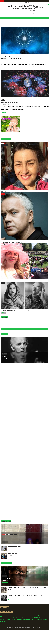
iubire (4, 619)
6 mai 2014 (5, 384)
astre (14, 616)
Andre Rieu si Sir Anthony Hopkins (10, 433)
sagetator (23, 619)
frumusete (20, 617)
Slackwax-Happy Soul (7, 459)
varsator (44, 619)
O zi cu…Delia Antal (5, 281)
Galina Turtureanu (25, 617)
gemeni (30, 617)
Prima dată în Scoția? (12, 553)
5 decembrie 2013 (6, 461)
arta (12, 616)
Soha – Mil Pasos (6, 382)
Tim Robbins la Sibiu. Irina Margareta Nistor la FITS (12, 242)
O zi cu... (2, 244)
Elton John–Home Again (7, 511)
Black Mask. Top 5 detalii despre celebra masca (14, 1)
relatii (21, 619)
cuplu (37, 616)
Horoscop (8, 56)
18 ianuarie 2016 (12, 597)
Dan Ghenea (42, 616)
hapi (33, 617)
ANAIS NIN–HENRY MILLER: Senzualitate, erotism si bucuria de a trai (17, 310)
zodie (5, 621)
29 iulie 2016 (19, 11)
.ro (1, 616)
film (17, 617)
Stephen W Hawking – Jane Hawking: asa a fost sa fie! (14, 578)
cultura (35, 616)
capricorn (32, 616)
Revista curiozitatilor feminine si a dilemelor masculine (26, 7)
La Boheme (4, 356)
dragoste (6, 617)
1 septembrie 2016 (22, 4)
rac (16, 619)
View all (3, 312)
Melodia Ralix (4, 353)
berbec (29, 616)
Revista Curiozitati (9, 534)
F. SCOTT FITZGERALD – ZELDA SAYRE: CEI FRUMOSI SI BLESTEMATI (26, 595)
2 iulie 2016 (11, 555)
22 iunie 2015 (4, 60)
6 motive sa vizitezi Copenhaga (11, 4)
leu (11, 619)
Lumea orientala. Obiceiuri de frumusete (13, 2)
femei (9, 617)
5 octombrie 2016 (26, 2)
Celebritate (3, 282)
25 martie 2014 (6, 435)
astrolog (17, 616)
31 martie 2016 (6, 580)
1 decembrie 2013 (6, 487)
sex (32, 619)
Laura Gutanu (8, 619)
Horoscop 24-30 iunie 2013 (10, 102)
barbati (26, 616)
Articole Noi (3, 56)
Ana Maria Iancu (8, 616)
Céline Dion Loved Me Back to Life (10, 408)
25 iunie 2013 (4, 104)
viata (46, 619)
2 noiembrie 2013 (6, 513)
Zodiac (1, 621)
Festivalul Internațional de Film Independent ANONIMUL (16, 10)
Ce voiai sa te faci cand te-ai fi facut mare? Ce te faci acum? (16, 13)
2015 (3, 616)
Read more (4, 68)
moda (13, 619)
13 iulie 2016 (32, 13)
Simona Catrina (36, 619)
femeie (12, 617)
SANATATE (28, 619)
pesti (15, 619)
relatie (18, 619)
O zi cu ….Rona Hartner (10, 11)
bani (24, 616)
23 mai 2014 (5, 358)
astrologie (21, 616)
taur (40, 619)
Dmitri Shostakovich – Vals (8, 485)
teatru (42, 619)
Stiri (2, 195)
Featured (2, 143)
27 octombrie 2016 (28, 1)
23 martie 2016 (11, 591)
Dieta (3, 617)
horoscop (37, 617)
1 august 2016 (32, 10)
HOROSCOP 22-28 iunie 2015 (11, 58)
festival (14, 617)
